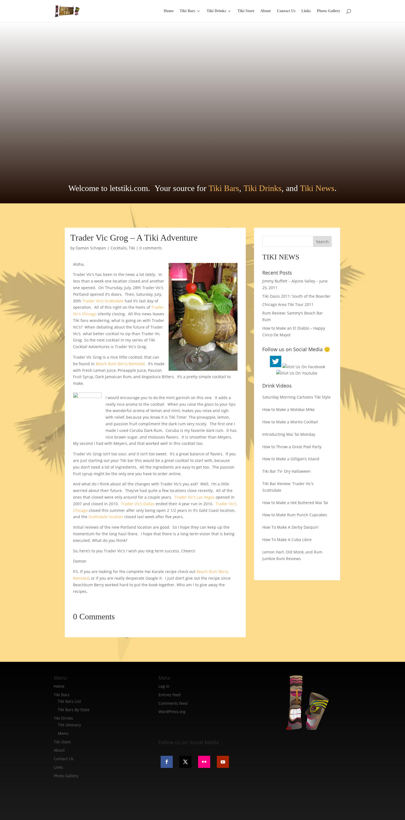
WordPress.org (171, 711)
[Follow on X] (185, 762)
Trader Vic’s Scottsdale (103, 300)
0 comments (150, 248)
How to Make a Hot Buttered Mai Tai (295, 502)
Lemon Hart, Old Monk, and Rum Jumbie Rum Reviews (292, 555)
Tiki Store (245, 11)
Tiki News (317, 188)
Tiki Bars (187, 11)
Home (169, 11)
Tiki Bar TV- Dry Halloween (286, 471)
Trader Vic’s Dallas (138, 503)
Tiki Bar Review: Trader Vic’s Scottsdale (288, 487)
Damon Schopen (91, 248)
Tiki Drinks (216, 11)
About (265, 11)
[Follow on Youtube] (223, 762)
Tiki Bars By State (74, 709)
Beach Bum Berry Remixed (120, 363)
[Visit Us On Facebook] (303, 366)
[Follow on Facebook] (167, 762)
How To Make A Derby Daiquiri (290, 527)
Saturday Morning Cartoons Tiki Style (296, 397)
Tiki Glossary (69, 724)
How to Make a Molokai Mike (288, 409)
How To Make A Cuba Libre (287, 539)
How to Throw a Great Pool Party (292, 446)
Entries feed (169, 694)
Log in (163, 686)
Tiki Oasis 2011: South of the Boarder (296, 296)
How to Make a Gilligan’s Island (290, 458)
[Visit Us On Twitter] (275, 366)
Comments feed (173, 703)
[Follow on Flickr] (204, 762)
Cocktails (118, 248)
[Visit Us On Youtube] (296, 373)
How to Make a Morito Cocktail (290, 421)
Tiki (132, 248)
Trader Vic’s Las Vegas (194, 497)
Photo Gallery (328, 11)
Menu (63, 733)
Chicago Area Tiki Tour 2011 (288, 304)
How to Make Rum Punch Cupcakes (294, 514)
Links (306, 11)
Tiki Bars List (69, 701)
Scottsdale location (105, 516)
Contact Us (286, 11)
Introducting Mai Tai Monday (288, 434)
